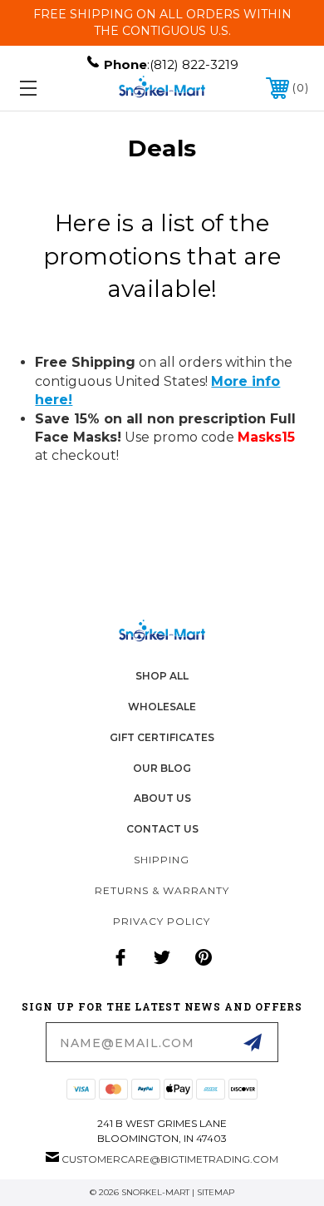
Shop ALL (162, 676)
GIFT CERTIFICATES (162, 737)
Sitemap (215, 1192)
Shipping (161, 859)
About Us (162, 798)
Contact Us (162, 829)
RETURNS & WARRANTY (162, 890)
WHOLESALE (162, 706)
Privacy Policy (161, 921)
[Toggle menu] (48, 88)
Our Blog (162, 768)
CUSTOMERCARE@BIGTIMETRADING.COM (169, 1159)
